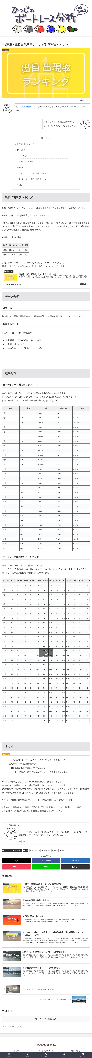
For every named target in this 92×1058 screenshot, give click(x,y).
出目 (26, 850)
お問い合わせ (75, 1051)
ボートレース (36, 850)
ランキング (18, 850)
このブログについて (46, 1051)
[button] (75, 866)
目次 (43, 138)
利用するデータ (27, 162)
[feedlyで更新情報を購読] (23, 841)
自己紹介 (16, 1051)
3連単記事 (26, 106)
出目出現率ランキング (25, 144)
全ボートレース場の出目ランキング (34, 173)
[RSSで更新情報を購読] (27, 841)
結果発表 (20, 167)
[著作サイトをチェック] (20, 841)
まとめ (19, 185)
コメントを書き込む (46, 1019)
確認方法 (24, 156)
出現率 (56, 850)
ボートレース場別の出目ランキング (34, 179)
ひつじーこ (24, 828)
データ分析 (21, 150)
